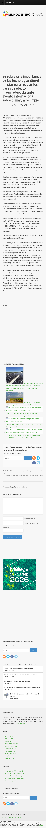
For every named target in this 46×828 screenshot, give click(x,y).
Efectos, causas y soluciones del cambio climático (18, 668)
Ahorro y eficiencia (11, 746)
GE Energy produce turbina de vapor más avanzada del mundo (22, 687)
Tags (35, 664)
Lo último (17, 664)
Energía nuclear (9, 756)
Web (25, 530)
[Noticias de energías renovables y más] (23, 15)
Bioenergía (8, 741)
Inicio (4, 817)
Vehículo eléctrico (10, 748)
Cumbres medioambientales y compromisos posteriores (21, 675)
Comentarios (27, 664)
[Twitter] (38, 458)
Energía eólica (9, 739)
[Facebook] (34, 463)
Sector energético (10, 753)
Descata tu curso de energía (14, 776)
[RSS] (34, 458)
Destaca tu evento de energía (14, 773)
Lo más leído (8, 664)
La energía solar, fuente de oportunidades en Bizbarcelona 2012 (23, 476)
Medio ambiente (10, 751)
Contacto (10, 817)
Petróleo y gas (34, 105)
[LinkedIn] (38, 463)
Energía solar (9, 736)
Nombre (30, 518)
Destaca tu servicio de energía (14, 778)
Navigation (10, 2)
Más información (20, 723)
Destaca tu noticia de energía (14, 771)
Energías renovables (11, 743)
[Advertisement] (23, 43)
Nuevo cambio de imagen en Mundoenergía (17, 681)
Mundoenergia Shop (11, 781)
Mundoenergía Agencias (12, 105)
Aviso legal (17, 817)
